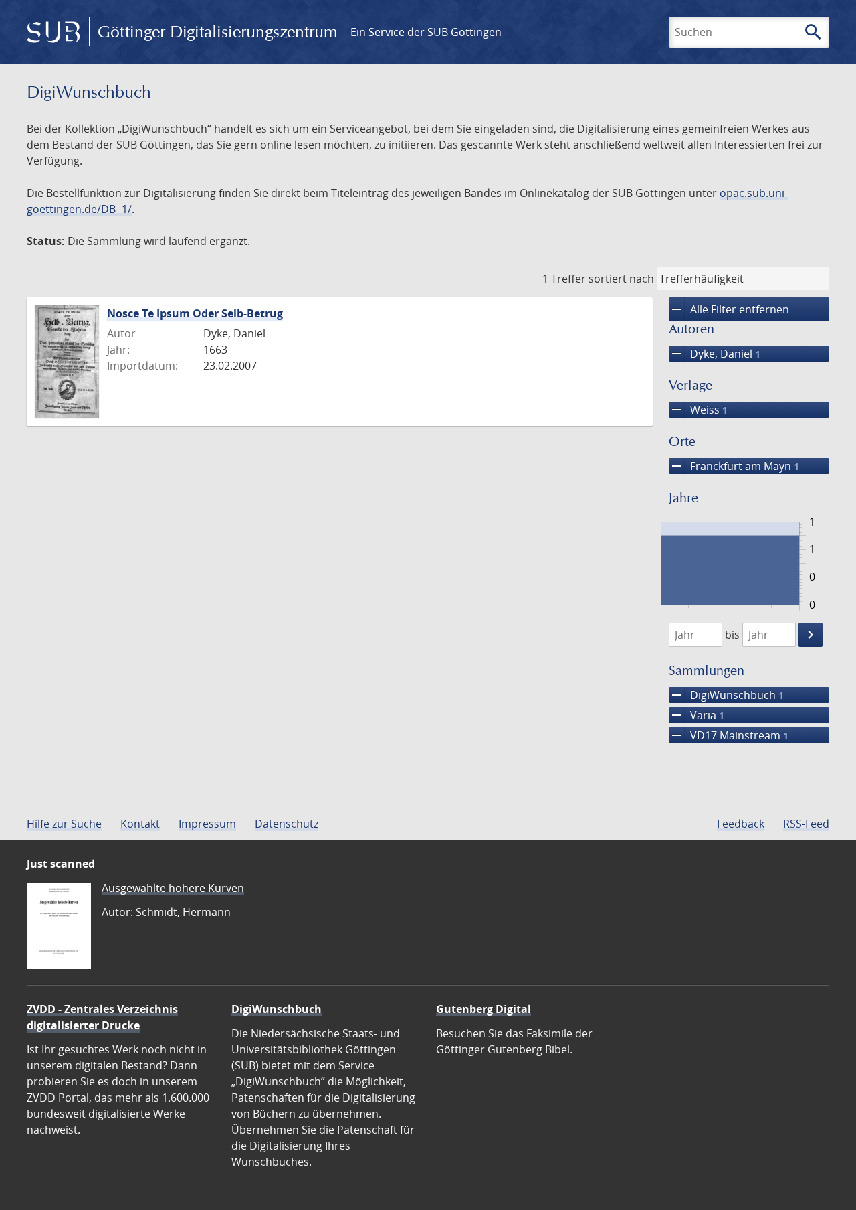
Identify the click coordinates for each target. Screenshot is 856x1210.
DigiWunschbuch (726, 695)
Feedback (740, 823)
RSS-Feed (806, 823)
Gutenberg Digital (483, 1009)
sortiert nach (621, 278)
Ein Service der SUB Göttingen (426, 32)
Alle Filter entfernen (729, 309)
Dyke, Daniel (714, 354)
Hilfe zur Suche (64, 823)
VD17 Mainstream (728, 735)
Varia (696, 715)
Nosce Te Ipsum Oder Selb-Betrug (195, 313)
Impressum (207, 823)
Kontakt (140, 823)
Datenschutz (286, 823)
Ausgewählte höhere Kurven (173, 888)
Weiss (698, 410)
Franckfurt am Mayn (734, 466)
